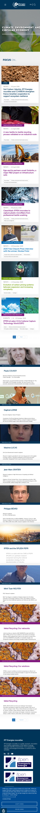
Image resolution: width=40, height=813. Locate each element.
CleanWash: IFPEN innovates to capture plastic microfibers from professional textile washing (16, 212)
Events (6, 318)
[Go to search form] (35, 4)
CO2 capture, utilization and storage (11, 328)
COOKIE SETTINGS (6, 799)
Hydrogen (15, 292)
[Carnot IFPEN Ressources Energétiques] (18, 777)
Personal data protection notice (8, 796)
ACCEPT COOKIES (19, 804)
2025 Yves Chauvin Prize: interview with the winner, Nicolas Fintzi (18, 250)
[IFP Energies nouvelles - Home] (19, 4)
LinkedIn (6, 753)
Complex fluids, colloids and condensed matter (13, 254)
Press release (6, 99)
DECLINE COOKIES (19, 809)
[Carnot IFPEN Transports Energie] (18, 762)
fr (31, 5)
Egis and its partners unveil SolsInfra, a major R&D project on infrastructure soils (19, 172)
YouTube (13, 753)
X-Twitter (9, 754)
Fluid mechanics (27, 254)
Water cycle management (9, 220)
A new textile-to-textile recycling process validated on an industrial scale (20, 133)
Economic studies (7, 292)
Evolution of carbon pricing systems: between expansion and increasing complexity (18, 287)
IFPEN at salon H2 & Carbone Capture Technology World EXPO (19, 322)
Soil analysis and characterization (10, 101)
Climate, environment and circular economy (19, 99)
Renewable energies (24, 328)
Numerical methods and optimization (11, 256)
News (6, 86)
